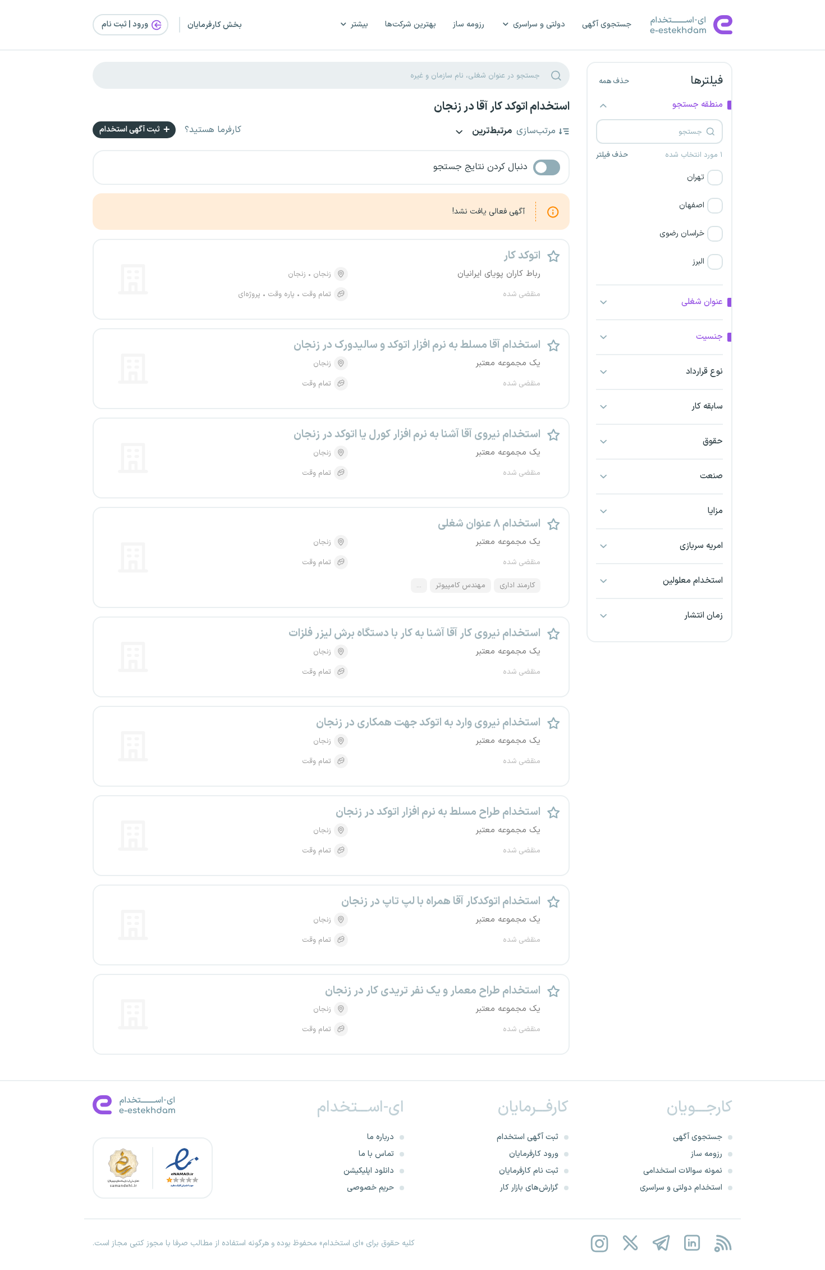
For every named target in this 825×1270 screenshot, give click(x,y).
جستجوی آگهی (606, 24)
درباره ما (380, 1137)
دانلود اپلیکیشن (368, 1171)
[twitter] (630, 1243)
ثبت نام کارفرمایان (528, 1171)
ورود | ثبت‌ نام (126, 24)
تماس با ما (376, 1154)
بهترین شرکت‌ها (410, 24)
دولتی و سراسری (539, 24)
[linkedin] (692, 1243)
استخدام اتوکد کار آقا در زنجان (502, 106)
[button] (659, 178)
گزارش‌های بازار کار (529, 1188)
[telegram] (661, 1243)
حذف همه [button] (614, 81)
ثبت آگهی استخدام (130, 129)
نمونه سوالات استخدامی (682, 1171)
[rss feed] (722, 1243)
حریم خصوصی (370, 1188)
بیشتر (359, 24)
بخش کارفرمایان (214, 25)
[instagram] (599, 1243)
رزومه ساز (468, 24)
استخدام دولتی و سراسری (681, 1188)
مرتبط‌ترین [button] (491, 132)
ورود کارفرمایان (533, 1154)
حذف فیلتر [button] (612, 155)
